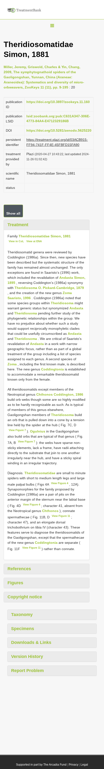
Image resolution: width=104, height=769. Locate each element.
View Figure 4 (59, 483)
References (19, 568)
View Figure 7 (17, 430)
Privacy (73, 764)
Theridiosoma (62, 303)
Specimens (22, 628)
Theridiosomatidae (39, 473)
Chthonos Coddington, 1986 (59, 394)
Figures (15, 582)
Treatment (17, 224)
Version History (27, 656)
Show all (13, 213)
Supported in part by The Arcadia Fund (41, 764)
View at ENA (34, 241)
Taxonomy (22, 614)
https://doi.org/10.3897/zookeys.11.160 (58, 102)
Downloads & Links (31, 642)
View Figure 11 (61, 515)
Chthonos (50, 511)
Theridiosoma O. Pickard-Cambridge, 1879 (49, 288)
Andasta (76, 308)
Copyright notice (24, 596)
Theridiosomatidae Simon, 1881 (45, 236)
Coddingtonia (52, 369)
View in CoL (16, 241)
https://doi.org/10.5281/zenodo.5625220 (58, 130)
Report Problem (27, 670)
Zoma (12, 364)
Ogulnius (37, 431)
